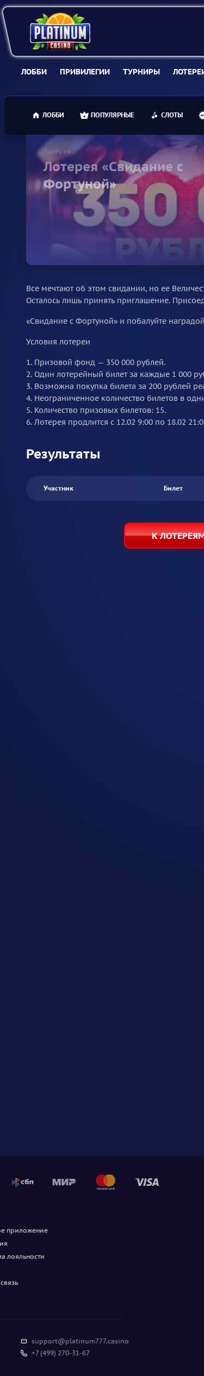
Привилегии (85, 72)
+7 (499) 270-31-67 (61, 1353)
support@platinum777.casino (80, 1341)
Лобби (34, 72)
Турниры (141, 72)
